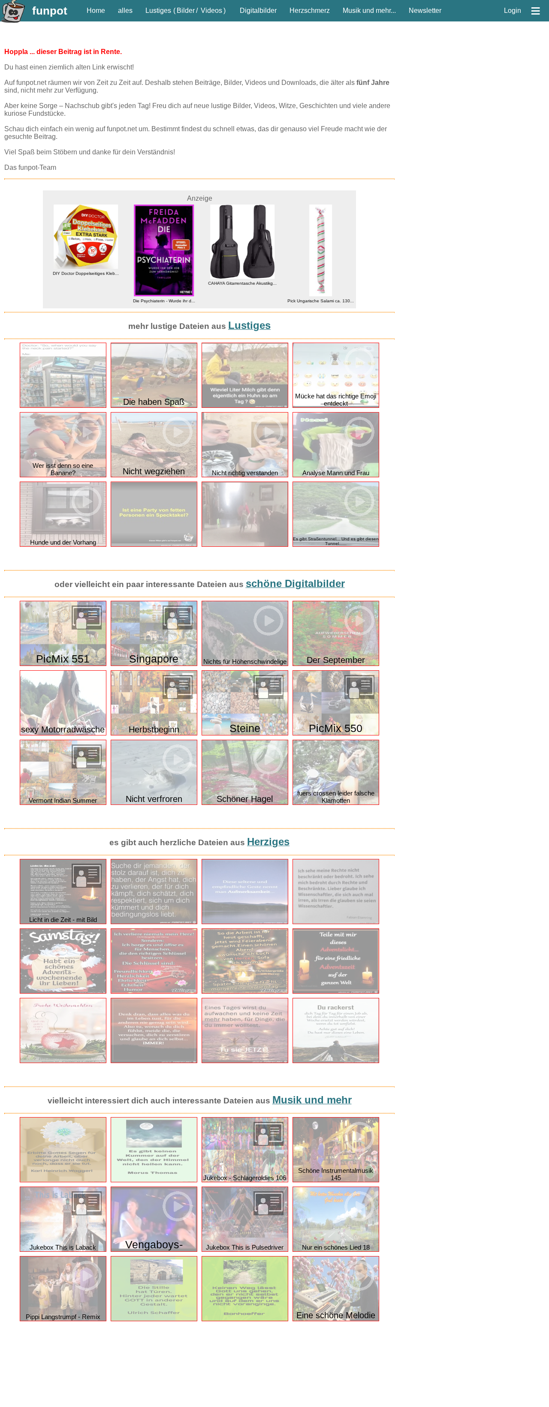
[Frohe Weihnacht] (63, 1061)
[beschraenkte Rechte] (336, 922)
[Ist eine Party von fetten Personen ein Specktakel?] (154, 544)
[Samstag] (63, 991)
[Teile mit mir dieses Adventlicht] (336, 991)
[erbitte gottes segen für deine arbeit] (63, 1180)
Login (512, 10)
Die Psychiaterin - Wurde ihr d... (160, 300)
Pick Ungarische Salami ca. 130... (317, 300)
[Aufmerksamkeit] (245, 922)
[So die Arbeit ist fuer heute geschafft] (245, 991)
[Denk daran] (154, 1061)
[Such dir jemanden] (154, 922)
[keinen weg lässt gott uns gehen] (245, 1319)
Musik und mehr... (369, 10)
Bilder (186, 10)
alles (125, 10)
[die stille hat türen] (154, 1319)
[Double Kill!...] (245, 544)
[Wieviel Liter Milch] (245, 406)
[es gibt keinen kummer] (154, 1180)
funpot (49, 11)
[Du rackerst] (336, 1061)
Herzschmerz (310, 10)
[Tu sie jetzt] (245, 1061)
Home (96, 10)
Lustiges (158, 10)
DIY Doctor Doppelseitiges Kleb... (82, 273)
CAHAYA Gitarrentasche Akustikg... (238, 283)
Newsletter (425, 10)
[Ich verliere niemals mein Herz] (154, 991)
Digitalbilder (258, 10)
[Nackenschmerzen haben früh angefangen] (63, 406)
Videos (211, 10)
